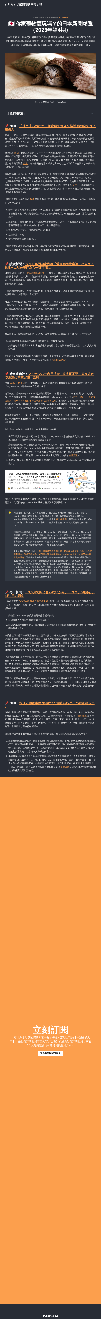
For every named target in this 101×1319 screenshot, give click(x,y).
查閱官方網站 (59, 359)
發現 (25, 163)
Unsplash (62, 102)
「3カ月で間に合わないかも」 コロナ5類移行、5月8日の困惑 (50, 594)
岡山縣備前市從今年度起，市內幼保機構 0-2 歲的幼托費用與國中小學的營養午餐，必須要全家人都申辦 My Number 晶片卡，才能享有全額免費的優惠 (53, 554)
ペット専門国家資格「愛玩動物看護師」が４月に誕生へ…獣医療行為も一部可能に (49, 265)
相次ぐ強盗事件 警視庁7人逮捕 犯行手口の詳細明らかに (50, 705)
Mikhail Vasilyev (49, 102)
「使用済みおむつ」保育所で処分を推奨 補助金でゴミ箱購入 (50, 127)
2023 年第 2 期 (17, 382)
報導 (32, 199)
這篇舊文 (73, 455)
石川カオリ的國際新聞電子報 (23, 4)
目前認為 (82, 715)
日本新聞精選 (63, 18)
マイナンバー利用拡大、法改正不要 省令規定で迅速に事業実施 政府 (49, 375)
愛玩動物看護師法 (36, 273)
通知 (16, 152)
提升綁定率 (61, 519)
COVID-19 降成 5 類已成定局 (33, 601)
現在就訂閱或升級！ (50, 1053)
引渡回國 (64, 766)
